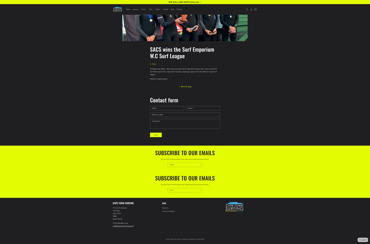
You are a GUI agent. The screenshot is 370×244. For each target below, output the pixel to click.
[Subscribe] (200, 165)
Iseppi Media (200, 239)
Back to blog (186, 87)
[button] (136, 9)
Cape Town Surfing (175, 239)
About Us (165, 208)
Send (156, 135)
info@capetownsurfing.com (123, 226)
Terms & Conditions (168, 211)
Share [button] (154, 64)
